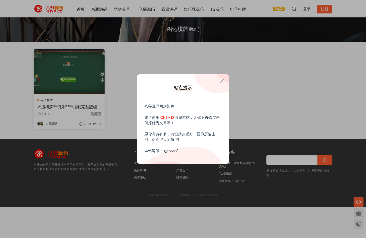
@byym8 (171, 151)
